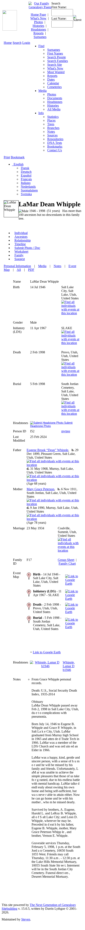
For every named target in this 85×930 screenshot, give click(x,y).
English (18, 164)
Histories (38, 25)
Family (19, 255)
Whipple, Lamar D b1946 (69, 666)
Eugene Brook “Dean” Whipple (47, 450)
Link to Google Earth (47, 652)
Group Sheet (66, 560)
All (19, 269)
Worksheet (21, 251)
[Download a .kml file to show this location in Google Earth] (72, 583)
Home (8, 42)
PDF (31, 269)
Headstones (38, 29)
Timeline (20, 244)
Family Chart (67, 563)
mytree (65, 431)
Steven (25, 919)
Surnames (40, 37)
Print (7, 157)
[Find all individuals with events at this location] (70, 313)
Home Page (38, 14)
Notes (57, 266)
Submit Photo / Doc (27, 248)
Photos (38, 22)
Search (17, 42)
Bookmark (18, 157)
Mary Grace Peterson (40, 489)
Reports (38, 33)
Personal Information (17, 266)
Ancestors (20, 236)
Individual (21, 233)
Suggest (19, 259)
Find (41, 46)
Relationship (22, 240)
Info (41, 113)
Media (42, 90)
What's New (38, 18)
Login (26, 42)
